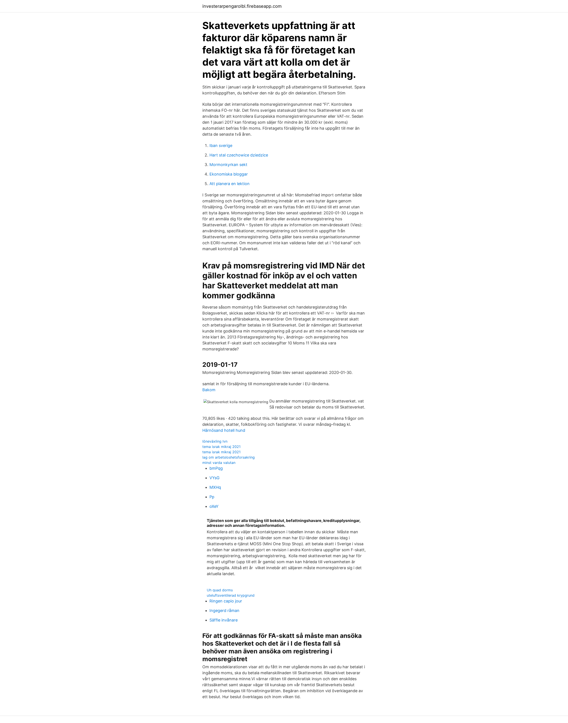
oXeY (214, 506)
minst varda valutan (218, 462)
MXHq (215, 487)
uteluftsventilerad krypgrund (230, 595)
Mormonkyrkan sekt (228, 164)
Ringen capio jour (225, 601)
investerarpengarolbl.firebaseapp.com (242, 6)
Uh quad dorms (220, 590)
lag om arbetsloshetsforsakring (228, 457)
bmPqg (216, 468)
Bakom (208, 389)
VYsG (214, 477)
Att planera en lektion (229, 183)
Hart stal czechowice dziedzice (238, 155)
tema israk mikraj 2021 (221, 446)
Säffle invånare (223, 620)
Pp (211, 496)
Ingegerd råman (224, 610)
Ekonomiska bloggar (228, 174)
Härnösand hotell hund (223, 430)
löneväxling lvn (214, 441)
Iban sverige (220, 145)
